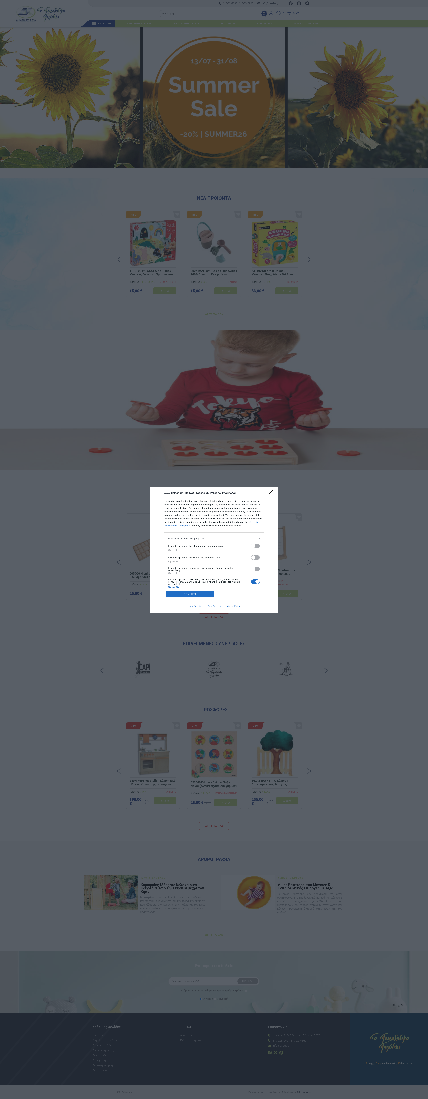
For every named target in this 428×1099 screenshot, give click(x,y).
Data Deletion (195, 606)
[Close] (272, 493)
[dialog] (214, 550)
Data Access (214, 606)
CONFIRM (190, 594)
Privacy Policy (233, 606)
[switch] (255, 546)
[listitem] (214, 538)
